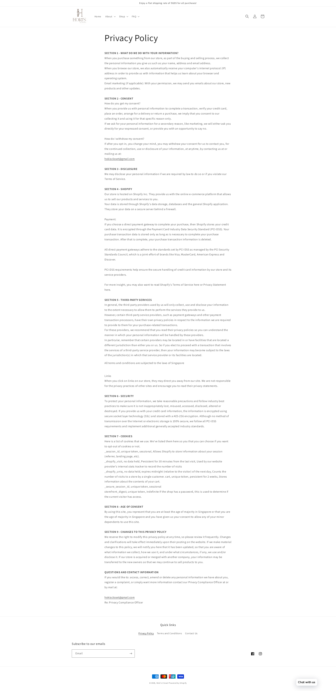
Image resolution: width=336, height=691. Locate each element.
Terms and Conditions (169, 633)
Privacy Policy (146, 633)
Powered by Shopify (178, 683)
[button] (110, 16)
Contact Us (191, 633)
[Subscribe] (131, 653)
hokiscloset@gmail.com (119, 159)
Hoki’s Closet (162, 683)
